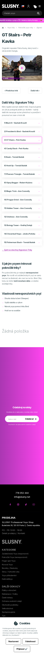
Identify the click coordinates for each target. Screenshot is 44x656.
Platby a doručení (9, 590)
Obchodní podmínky (10, 605)
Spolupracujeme (8, 612)
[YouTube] (33, 504)
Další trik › (35, 91)
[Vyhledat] (38, 13)
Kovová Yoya (7, 564)
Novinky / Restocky (10, 568)
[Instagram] (18, 504)
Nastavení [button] (13, 641)
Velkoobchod (7, 608)
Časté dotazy (7, 598)
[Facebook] (10, 504)
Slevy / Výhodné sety (10, 572)
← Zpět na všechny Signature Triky (17, 250)
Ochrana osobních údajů (12, 601)
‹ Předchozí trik (11, 91)
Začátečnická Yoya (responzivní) (15, 554)
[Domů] (10, 6)
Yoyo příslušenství (9, 575)
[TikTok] (26, 504)
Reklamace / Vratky (10, 594)
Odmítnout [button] (30, 641)
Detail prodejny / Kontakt (13, 533)
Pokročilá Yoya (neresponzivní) (14, 557)
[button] (34, 6)
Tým (3, 616)
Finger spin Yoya (8, 561)
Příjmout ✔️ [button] (22, 649)
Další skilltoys (7, 579)
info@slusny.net (22, 497)
